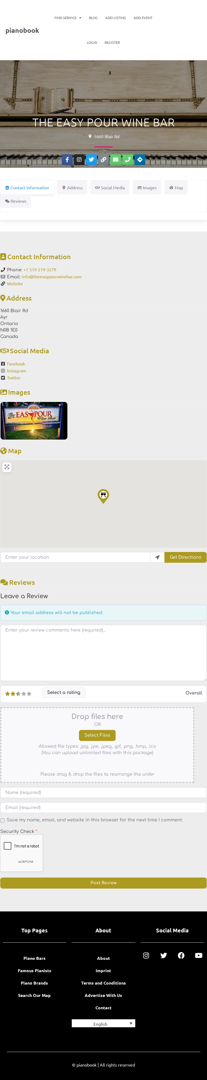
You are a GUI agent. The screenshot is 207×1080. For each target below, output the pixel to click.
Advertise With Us (103, 995)
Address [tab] (75, 187)
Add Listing (115, 17)
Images (19, 392)
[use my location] (157, 557)
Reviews (22, 582)
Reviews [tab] (18, 201)
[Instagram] (79, 159)
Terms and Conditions (103, 983)
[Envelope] (115, 159)
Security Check (18, 831)
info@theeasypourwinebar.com (52, 276)
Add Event (143, 17)
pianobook (22, 30)
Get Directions (185, 557)
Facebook (16, 363)
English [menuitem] (100, 1023)
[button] (103, 496)
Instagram (16, 370)
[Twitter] (91, 159)
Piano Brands (34, 983)
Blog (93, 17)
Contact (103, 1007)
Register (112, 42)
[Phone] (127, 159)
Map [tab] (179, 187)
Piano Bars (34, 958)
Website (15, 283)
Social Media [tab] (113, 187)
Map (15, 450)
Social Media (29, 350)
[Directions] (139, 159)
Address (19, 298)
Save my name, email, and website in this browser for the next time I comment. (95, 820)
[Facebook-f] (67, 159)
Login (92, 42)
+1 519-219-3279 (39, 269)
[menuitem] (103, 1023)
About (103, 958)
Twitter (14, 377)
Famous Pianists (34, 970)
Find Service (65, 17)
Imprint (103, 970)
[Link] (103, 159)
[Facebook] (181, 955)
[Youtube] (198, 955)
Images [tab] (150, 187)
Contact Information (39, 256)
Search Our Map (34, 995)
